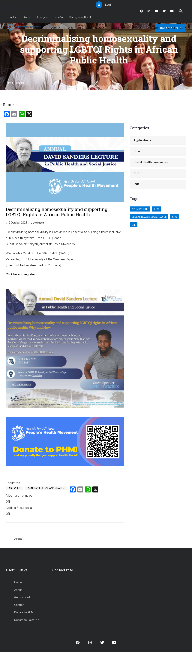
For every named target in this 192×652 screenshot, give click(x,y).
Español (58, 17)
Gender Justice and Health (46, 488)
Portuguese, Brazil (80, 17)
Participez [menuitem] (96, 28)
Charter (19, 605)
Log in (108, 4)
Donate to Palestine (26, 620)
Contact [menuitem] (154, 28)
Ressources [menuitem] (176, 28)
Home (9, 82)
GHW (137, 151)
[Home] (24, 27)
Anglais (19, 539)
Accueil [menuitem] (56, 28)
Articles (14, 488)
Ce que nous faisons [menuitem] (126, 28)
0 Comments (37, 222)
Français (42, 17)
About (18, 590)
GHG (136, 173)
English (13, 17)
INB (136, 184)
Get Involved (22, 597)
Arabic (27, 17)
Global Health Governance (151, 162)
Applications (142, 140)
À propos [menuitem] (74, 28)
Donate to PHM (23, 612)
